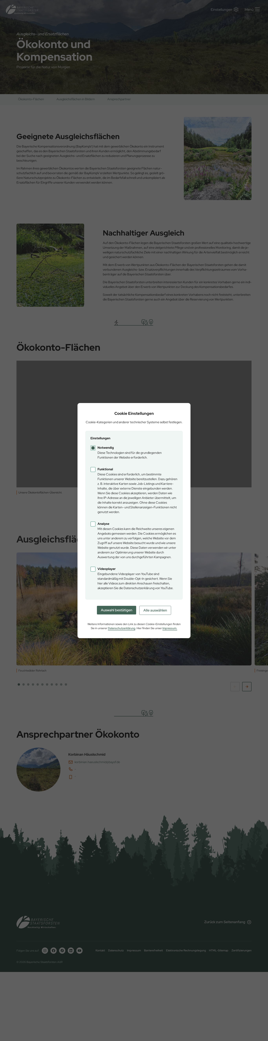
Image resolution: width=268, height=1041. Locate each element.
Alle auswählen (155, 610)
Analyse (103, 524)
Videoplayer (107, 569)
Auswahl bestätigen (116, 610)
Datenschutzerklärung (121, 628)
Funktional (105, 469)
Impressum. (169, 628)
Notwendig (106, 448)
